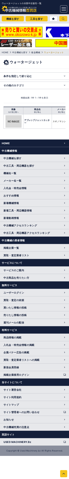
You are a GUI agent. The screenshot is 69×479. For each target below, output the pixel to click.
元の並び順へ (13, 112)
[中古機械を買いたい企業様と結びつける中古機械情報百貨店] (12, 8)
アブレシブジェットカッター (37, 121)
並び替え (37, 112)
